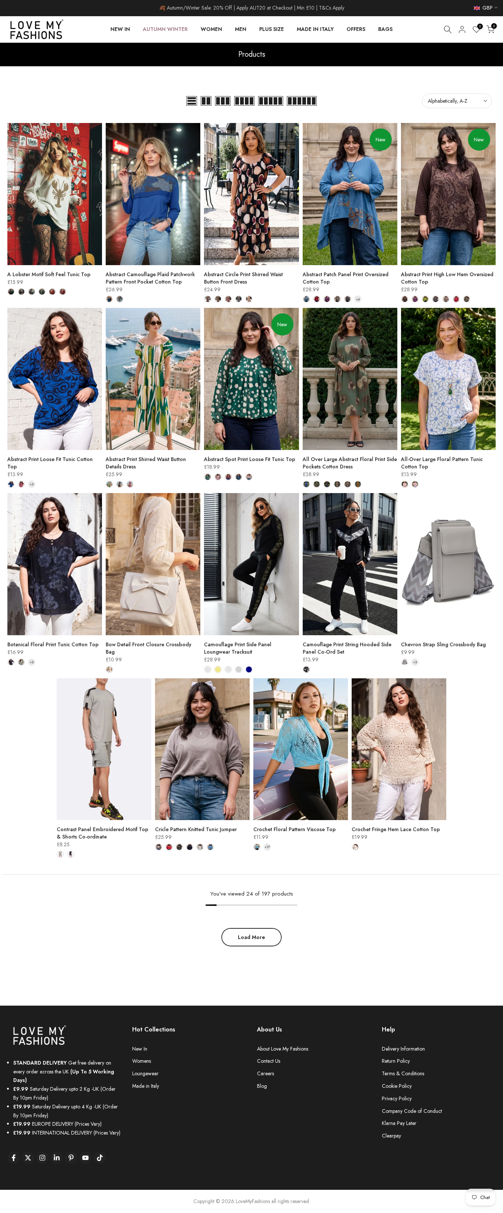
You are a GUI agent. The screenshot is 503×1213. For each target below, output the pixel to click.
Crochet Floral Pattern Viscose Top (294, 829)
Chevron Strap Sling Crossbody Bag (443, 644)
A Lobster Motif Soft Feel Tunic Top (49, 274)
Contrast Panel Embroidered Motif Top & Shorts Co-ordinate (102, 833)
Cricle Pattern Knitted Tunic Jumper (196, 829)
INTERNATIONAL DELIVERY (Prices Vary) (66, 1132)
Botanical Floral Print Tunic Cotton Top (53, 644)
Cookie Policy (397, 1086)
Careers (265, 1073)
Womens (141, 1061)
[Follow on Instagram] (42, 1158)
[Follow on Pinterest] (71, 1158)
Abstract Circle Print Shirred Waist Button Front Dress (243, 278)
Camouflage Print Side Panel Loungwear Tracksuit (237, 648)
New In (139, 1048)
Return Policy (396, 1061)
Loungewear (145, 1073)
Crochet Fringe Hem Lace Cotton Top (396, 829)
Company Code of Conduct (412, 1111)
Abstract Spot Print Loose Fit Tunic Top (249, 459)
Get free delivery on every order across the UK (63, 1071)
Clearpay (391, 1135)
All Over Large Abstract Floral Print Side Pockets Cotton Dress (350, 463)
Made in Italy (145, 1086)
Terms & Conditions (403, 1073)
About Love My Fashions (282, 1048)
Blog (262, 1086)
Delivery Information (403, 1048)
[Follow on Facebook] (13, 1158)
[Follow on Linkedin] (56, 1158)
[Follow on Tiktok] (100, 1158)
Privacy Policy (397, 1098)
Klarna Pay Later (399, 1123)
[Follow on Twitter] (28, 1158)
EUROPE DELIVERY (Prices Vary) (57, 1124)
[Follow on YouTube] (85, 1158)
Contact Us (268, 1061)
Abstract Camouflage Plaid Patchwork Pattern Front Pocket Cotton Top (150, 278)
